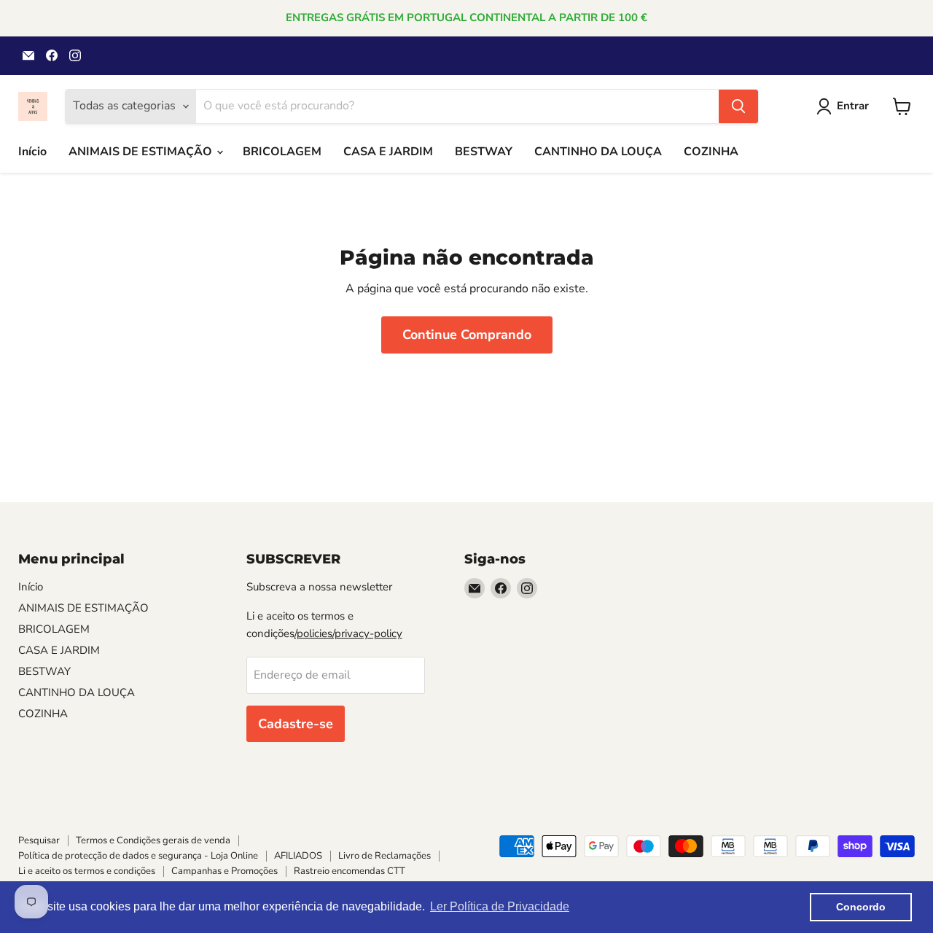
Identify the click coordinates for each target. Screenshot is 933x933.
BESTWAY (483, 152)
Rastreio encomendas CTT (349, 871)
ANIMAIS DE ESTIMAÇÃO (142, 152)
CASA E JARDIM (388, 152)
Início (32, 152)
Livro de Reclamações (384, 855)
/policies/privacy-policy (348, 633)
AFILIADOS (298, 855)
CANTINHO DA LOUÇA (598, 152)
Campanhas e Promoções (224, 871)
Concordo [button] (861, 907)
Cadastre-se (295, 724)
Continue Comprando (466, 334)
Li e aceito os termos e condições (86, 871)
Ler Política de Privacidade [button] (499, 906)
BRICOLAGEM (282, 152)
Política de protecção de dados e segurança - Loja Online (138, 855)
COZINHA (711, 152)
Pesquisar (39, 840)
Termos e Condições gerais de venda (153, 840)
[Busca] (738, 106)
